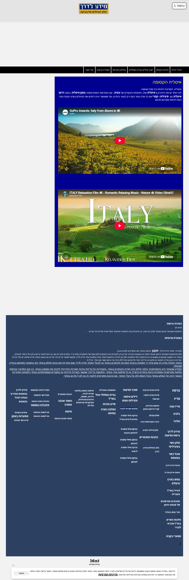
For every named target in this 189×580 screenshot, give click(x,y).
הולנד (176, 421)
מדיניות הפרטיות (108, 574)
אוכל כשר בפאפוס (174, 456)
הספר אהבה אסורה (65, 402)
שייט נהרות (109, 404)
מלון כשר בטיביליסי (174, 444)
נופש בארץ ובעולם (173, 481)
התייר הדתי (176, 70)
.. (163, 323)
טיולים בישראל (119, 70)
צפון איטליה (78, 92)
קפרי (155, 96)
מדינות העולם (162, 70)
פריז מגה (175, 406)
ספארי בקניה (173, 536)
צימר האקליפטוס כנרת (150, 421)
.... (178, 516)
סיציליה (164, 96)
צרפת (176, 390)
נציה (116, 92)
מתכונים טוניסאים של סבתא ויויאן (170, 502)
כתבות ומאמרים (149, 437)
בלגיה (176, 414)
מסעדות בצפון (20, 416)
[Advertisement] (94, 44)
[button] (179, 6)
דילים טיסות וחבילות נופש (129, 398)
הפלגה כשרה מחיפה (108, 411)
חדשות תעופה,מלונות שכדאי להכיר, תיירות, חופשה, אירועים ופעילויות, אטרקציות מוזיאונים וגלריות (84, 398)
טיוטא (68, 411)
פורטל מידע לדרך (173, 465)
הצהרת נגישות (103, 70)
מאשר (21, 573)
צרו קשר (89, 70)
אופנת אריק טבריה (172, 472)
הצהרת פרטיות (173, 338)
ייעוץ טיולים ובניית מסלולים (141, 70)
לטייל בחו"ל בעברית (173, 492)
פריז (177, 398)
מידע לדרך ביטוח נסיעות (172, 433)
